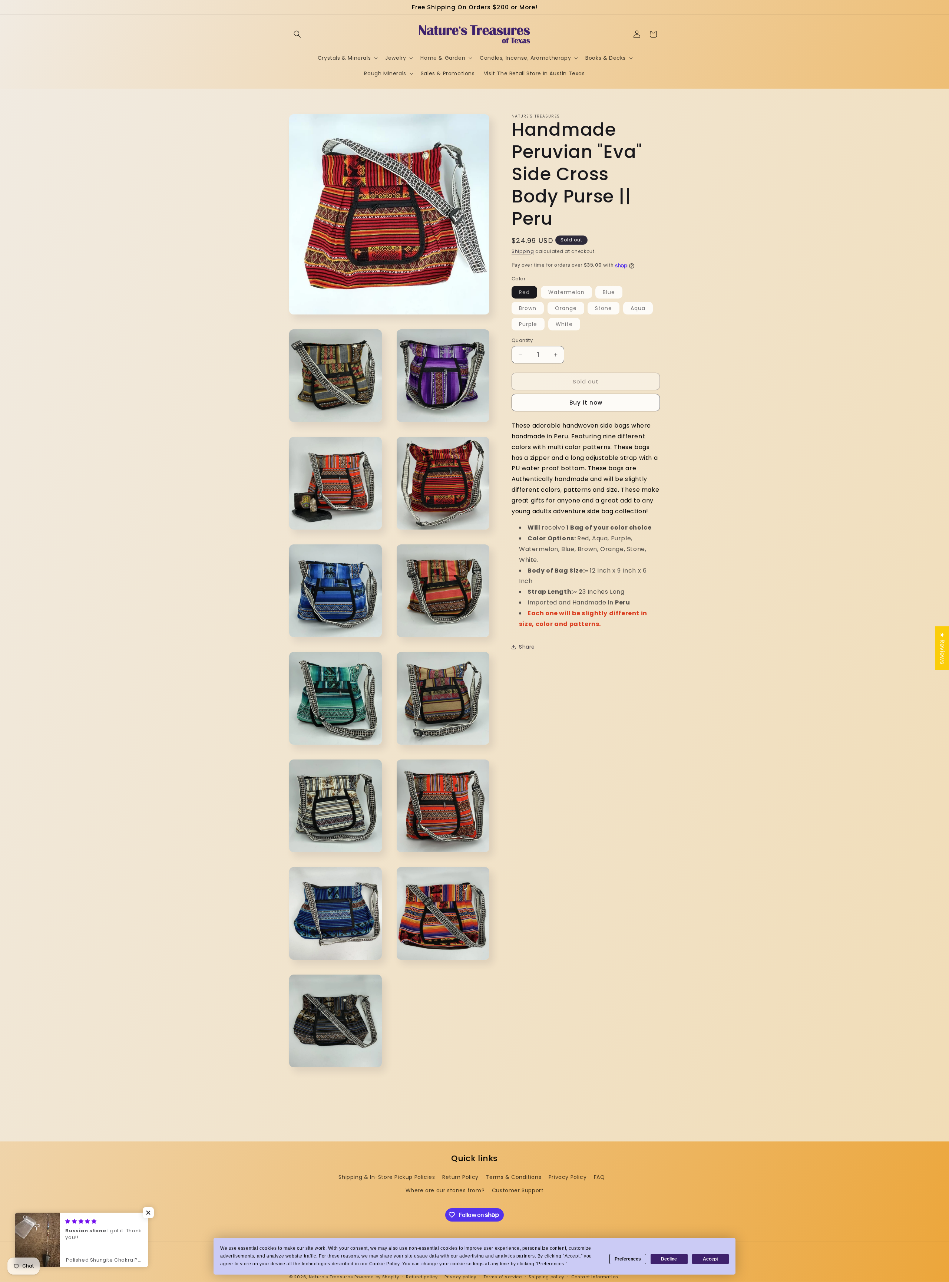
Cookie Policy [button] (384, 1263)
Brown (531, 309)
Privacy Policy (567, 1177)
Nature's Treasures (331, 1277)
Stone (607, 309)
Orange (569, 309)
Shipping (523, 251)
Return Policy (460, 1177)
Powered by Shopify (376, 1277)
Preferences (628, 1259)
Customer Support (518, 1190)
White (568, 325)
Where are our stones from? (445, 1190)
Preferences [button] (550, 1263)
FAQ (599, 1177)
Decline (669, 1259)
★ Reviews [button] (942, 648)
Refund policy (421, 1276)
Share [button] (527, 646)
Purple (532, 325)
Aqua (642, 309)
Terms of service (502, 1276)
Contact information (594, 1276)
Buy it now (585, 403)
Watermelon (570, 293)
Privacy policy (460, 1276)
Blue (612, 293)
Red (528, 293)
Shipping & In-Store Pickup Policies (386, 1177)
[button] (297, 34)
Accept (710, 1259)
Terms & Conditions (513, 1177)
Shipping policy (546, 1276)
